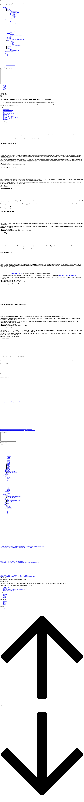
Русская (6, 479)
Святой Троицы (6, 114)
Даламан (9, 37)
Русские (4, 602)
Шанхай (9, 467)
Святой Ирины (6, 109)
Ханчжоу (9, 463)
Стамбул (9, 10)
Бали (6, 57)
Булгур (8, 482)
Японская (7, 491)
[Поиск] (11, 4)
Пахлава (9, 485)
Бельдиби (11, 41)
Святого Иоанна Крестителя (8, 113)
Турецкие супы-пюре (11, 488)
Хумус (8, 489)
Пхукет (6, 53)
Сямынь (8, 461)
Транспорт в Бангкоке (11, 497)
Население (7, 474)
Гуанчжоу (9, 456)
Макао (8, 458)
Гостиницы (12, 34)
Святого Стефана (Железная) (8, 116)
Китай (4, 60)
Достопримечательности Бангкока (14, 496)
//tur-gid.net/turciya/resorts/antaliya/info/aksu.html (67, 275)
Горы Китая (7, 469)
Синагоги (14, 16)
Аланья (8, 509)
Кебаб (8, 484)
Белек (8, 33)
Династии (7, 470)
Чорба (8, 490)
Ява (6, 59)
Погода (11, 36)
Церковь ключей (6, 119)
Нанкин (8, 459)
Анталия (9, 20)
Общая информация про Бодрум (16, 27)
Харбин (8, 464)
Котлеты (9, 480)
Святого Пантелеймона (7, 118)
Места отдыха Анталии (14, 23)
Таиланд (4, 52)
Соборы (13, 17)
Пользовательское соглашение (9, 590)
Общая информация (13, 11)
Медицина (12, 24)
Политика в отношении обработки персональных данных (14, 589)
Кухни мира (5, 475)
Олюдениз (9, 46)
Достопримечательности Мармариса (17, 39)
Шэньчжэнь (9, 468)
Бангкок (6, 495)
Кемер (8, 40)
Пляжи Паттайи (10, 501)
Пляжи (8, 54)
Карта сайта (5, 588)
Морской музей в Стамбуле (16, 273)
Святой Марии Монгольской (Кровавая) (10, 117)
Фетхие (8, 48)
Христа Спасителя (6, 112)
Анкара (8, 9)
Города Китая (7, 61)
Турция (4, 7)
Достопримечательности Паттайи (13, 500)
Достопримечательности (14, 12)
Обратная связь (6, 587)
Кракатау (7, 58)
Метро (6, 473)
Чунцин (8, 466)
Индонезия (5, 56)
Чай (8, 478)
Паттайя (6, 499)
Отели (11, 32)
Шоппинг (11, 18)
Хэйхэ (8, 64)
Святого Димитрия (6, 115)
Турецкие (4, 603)
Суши (8, 493)
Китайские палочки (11, 477)
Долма (8, 483)
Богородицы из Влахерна (8, 110)
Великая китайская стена (12, 472)
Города (6, 8)
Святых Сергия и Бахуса (7, 111)
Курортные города (8, 19)
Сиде (8, 47)
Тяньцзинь (9, 462)
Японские (5, 604)
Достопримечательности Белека (16, 35)
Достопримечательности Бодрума (16, 28)
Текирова (11, 43)
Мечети (13, 15)
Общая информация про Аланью (16, 31)
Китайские (5, 601)
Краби (6, 498)
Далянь (8, 457)
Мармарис (9, 38)
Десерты (9, 492)
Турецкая (7, 481)
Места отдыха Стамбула (14, 13)
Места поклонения (13, 14)
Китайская (7, 476)
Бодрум (8, 26)
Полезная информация (9, 51)
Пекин (8, 460)
